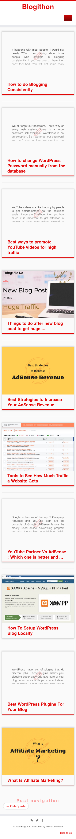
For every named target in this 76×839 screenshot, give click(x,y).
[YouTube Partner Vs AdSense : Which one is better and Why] (38, 523)
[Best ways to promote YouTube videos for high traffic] (38, 213)
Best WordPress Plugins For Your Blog (35, 706)
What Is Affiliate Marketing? (35, 780)
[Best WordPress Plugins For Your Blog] (38, 675)
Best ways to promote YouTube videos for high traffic (31, 247)
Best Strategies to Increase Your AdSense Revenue (34, 402)
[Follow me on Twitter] (38, 820)
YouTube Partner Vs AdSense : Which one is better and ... (36, 554)
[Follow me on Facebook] (43, 820)
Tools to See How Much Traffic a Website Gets (37, 478)
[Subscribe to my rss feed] (32, 820)
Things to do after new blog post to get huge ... (35, 325)
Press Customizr (54, 826)
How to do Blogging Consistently (27, 86)
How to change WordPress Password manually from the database (36, 165)
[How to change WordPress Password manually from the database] (38, 131)
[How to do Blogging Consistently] (38, 55)
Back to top (66, 832)
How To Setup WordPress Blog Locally (32, 630)
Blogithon (38, 6)
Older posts (16, 806)
